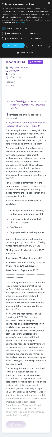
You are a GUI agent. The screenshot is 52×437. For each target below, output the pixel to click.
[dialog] (26, 29)
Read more (20, 22)
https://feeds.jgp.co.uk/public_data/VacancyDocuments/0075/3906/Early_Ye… (28, 105)
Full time (10, 85)
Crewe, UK (14, 70)
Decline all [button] (38, 45)
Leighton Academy (18, 67)
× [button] (49, 3)
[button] (26, 52)
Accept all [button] (13, 45)
